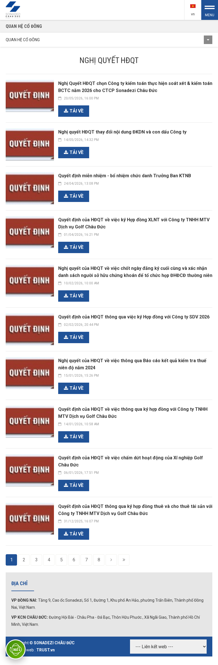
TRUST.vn (45, 650)
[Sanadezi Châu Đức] (13, 9)
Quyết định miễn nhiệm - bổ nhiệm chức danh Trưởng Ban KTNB (124, 175)
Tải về (76, 111)
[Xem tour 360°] (16, 649)
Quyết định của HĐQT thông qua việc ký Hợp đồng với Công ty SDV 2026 (133, 317)
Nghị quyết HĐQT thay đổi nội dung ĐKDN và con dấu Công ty (122, 132)
